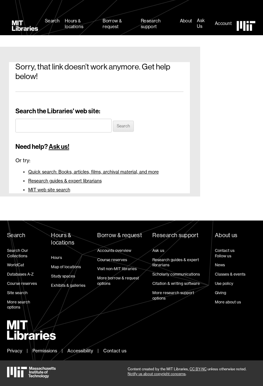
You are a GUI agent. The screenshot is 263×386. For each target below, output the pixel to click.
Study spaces (63, 276)
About (186, 20)
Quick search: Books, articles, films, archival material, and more (93, 171)
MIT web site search (49, 189)
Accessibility (80, 350)
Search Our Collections (17, 253)
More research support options (173, 295)
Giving (220, 292)
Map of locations (66, 266)
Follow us (223, 255)
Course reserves (22, 283)
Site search (17, 292)
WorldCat (15, 264)
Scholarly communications (176, 274)
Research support (151, 23)
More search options (18, 305)
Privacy (14, 350)
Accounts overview (114, 250)
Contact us (224, 250)
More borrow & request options (118, 281)
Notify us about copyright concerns (157, 374)
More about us (228, 302)
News (220, 264)
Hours (56, 257)
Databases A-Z (20, 274)
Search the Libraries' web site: (57, 111)
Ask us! (59, 146)
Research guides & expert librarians (65, 180)
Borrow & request (112, 23)
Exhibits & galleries (68, 285)
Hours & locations (74, 23)
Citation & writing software (176, 283)
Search (52, 20)
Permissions (44, 350)
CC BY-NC (198, 369)
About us (226, 235)
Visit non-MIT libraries (117, 268)
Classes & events (230, 274)
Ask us (158, 250)
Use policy (224, 283)
